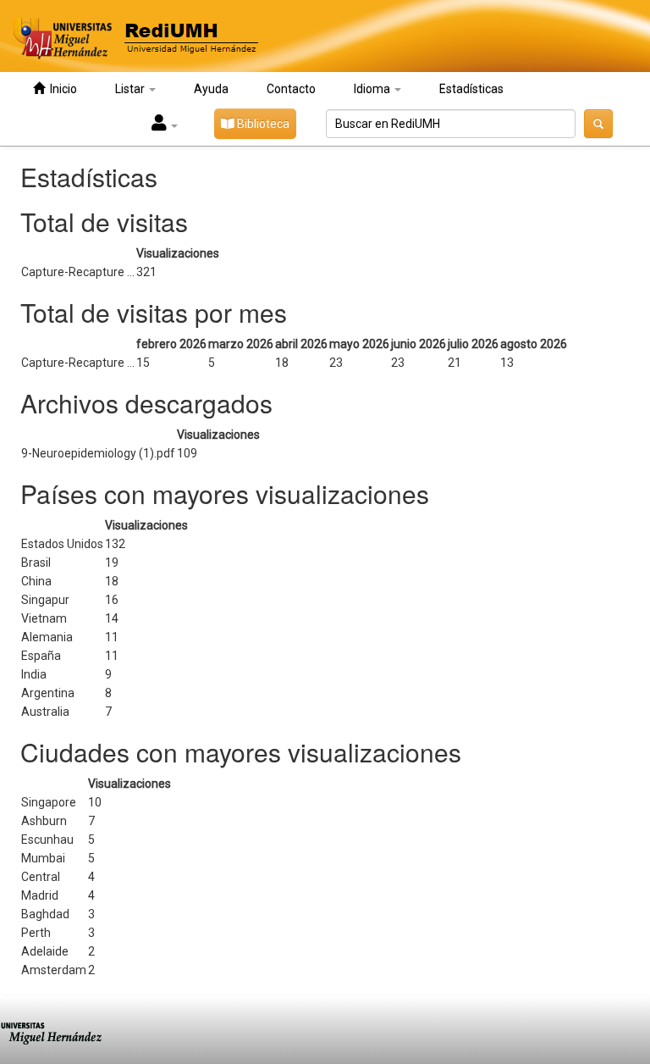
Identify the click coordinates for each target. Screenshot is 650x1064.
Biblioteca (261, 123)
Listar (131, 89)
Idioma (373, 89)
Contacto (291, 89)
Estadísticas (471, 89)
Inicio (61, 89)
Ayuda (211, 89)
